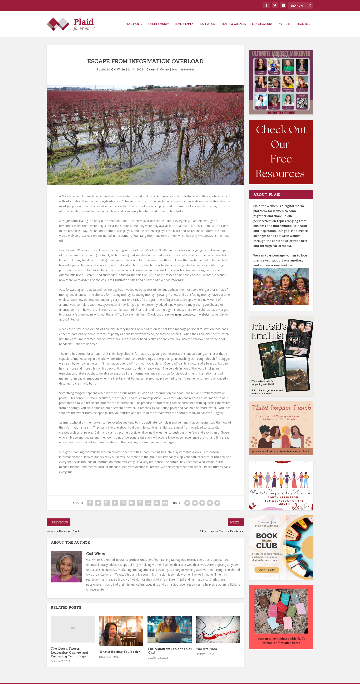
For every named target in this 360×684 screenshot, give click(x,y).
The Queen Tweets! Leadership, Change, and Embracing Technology (69, 652)
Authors (284, 24)
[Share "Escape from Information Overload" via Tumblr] (115, 503)
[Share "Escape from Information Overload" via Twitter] (98, 503)
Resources (303, 24)
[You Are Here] (218, 629)
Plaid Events (134, 24)
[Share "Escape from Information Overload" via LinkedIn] (132, 503)
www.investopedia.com (182, 314)
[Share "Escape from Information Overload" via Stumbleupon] (148, 503)
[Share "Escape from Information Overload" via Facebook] (90, 503)
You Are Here (206, 649)
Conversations (262, 24)
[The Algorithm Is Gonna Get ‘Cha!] (170, 629)
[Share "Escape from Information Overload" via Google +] (106, 503)
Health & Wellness (233, 24)
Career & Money (158, 24)
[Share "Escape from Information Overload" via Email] (156, 503)
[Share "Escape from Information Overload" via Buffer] (140, 503)
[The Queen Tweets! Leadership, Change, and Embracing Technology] (73, 629)
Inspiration (207, 24)
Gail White (118, 69)
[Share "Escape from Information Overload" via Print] (165, 503)
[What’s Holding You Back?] (121, 630)
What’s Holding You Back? (119, 652)
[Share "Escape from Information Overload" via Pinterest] (123, 503)
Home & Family (184, 24)
